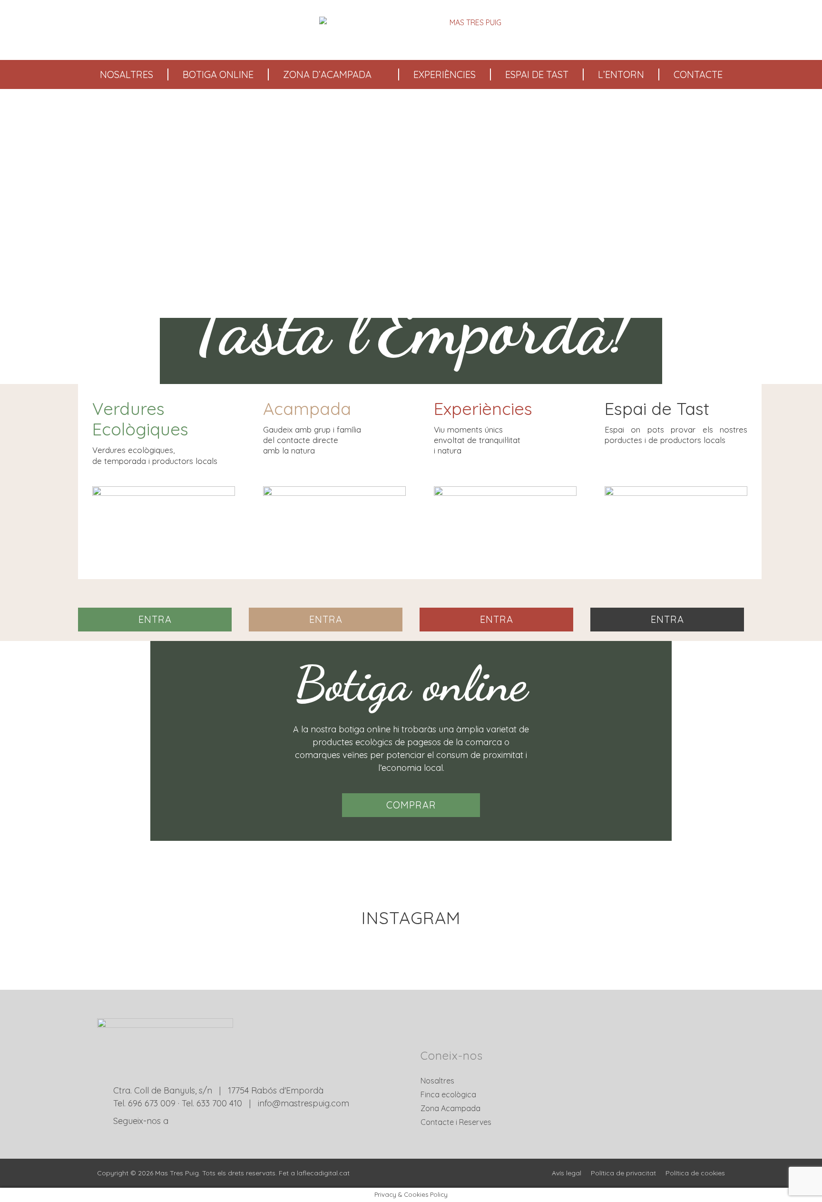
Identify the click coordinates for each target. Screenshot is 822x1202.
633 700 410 (219, 1103)
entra (155, 619)
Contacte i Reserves (456, 1122)
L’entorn (621, 74)
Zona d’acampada (327, 74)
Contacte (698, 74)
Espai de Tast (536, 74)
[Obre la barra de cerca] (809, 30)
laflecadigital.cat (323, 1173)
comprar (411, 805)
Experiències (444, 74)
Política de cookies (695, 1173)
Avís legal (566, 1173)
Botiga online (218, 74)
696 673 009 (152, 1103)
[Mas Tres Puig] (412, 30)
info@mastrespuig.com (303, 1103)
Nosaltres (126, 74)
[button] (82, 248)
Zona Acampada (450, 1108)
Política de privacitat (623, 1173)
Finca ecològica (448, 1094)
